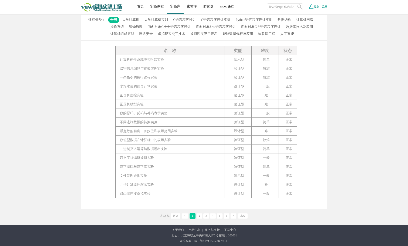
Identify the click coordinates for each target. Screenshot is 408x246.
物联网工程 (266, 34)
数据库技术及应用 (299, 27)
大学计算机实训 (156, 19)
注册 (324, 6)
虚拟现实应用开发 (203, 34)
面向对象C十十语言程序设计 (169, 27)
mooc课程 (227, 6)
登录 (316, 6)
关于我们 (178, 230)
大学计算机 (130, 19)
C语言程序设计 (184, 19)
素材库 (192, 6)
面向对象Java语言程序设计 (216, 27)
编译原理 (136, 27)
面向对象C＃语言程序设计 (261, 27)
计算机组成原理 (122, 34)
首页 (140, 6)
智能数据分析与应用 (237, 34)
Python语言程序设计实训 (254, 19)
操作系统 (117, 27)
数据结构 (284, 19)
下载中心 (230, 230)
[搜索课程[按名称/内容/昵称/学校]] (299, 6)
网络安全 (146, 34)
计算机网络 (304, 19)
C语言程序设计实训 (216, 19)
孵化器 (208, 6)
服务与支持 (212, 230)
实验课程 (157, 6)
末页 (242, 215)
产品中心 (194, 230)
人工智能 (287, 34)
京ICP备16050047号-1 (213, 241)
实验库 (175, 6)
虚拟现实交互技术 (171, 34)
